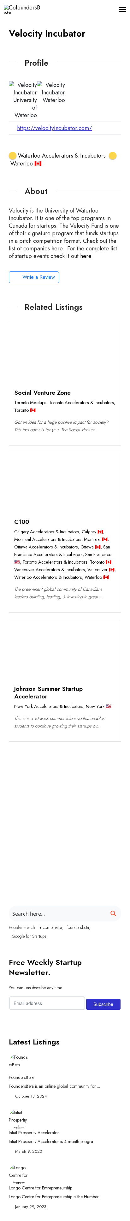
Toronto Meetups (30, 402)
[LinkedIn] (47, 145)
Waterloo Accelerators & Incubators (48, 577)
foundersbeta (78, 927)
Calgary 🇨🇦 (92, 532)
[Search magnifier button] (113, 913)
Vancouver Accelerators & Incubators (49, 569)
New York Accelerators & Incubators (48, 706)
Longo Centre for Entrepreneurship (40, 1188)
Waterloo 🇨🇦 (97, 577)
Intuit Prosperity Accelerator (34, 1132)
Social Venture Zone (42, 392)
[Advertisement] (65, 813)
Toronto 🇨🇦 (25, 410)
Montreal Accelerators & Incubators (47, 539)
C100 (21, 521)
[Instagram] (63, 145)
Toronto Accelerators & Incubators (81, 402)
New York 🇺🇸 (98, 706)
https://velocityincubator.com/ (54, 128)
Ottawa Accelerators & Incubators (46, 547)
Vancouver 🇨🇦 (101, 569)
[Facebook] (16, 145)
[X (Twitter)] (32, 145)
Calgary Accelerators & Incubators (46, 532)
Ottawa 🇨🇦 (90, 547)
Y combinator (50, 927)
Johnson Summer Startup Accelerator (48, 692)
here (56, 248)
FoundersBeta (21, 1077)
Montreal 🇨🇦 (96, 539)
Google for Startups (29, 936)
